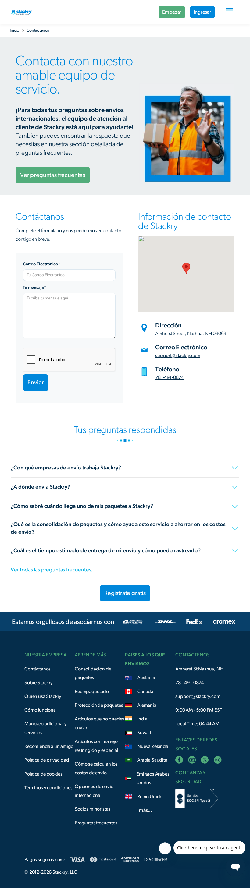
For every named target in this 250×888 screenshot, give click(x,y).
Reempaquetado (92, 691)
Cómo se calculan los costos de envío (96, 768)
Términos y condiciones (48, 787)
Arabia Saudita (152, 760)
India (142, 718)
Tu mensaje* (34, 287)
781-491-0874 (169, 377)
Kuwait (144, 732)
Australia (146, 677)
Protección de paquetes (99, 705)
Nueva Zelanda (152, 746)
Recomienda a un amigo (48, 746)
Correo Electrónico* (41, 264)
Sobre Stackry (38, 682)
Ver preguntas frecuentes (52, 175)
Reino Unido (149, 796)
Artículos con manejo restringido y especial (96, 746)
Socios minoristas (92, 809)
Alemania (146, 705)
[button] (229, 12)
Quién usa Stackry (42, 696)
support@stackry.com (177, 355)
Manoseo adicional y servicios (45, 728)
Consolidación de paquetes (93, 673)
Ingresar (202, 12)
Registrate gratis (125, 593)
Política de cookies (43, 774)
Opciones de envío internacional (94, 791)
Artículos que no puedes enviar (99, 723)
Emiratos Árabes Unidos (153, 778)
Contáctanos (37, 669)
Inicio (14, 30)
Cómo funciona (40, 710)
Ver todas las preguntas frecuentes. (51, 570)
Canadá (145, 691)
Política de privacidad (46, 760)
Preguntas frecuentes (96, 822)
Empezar (171, 12)
